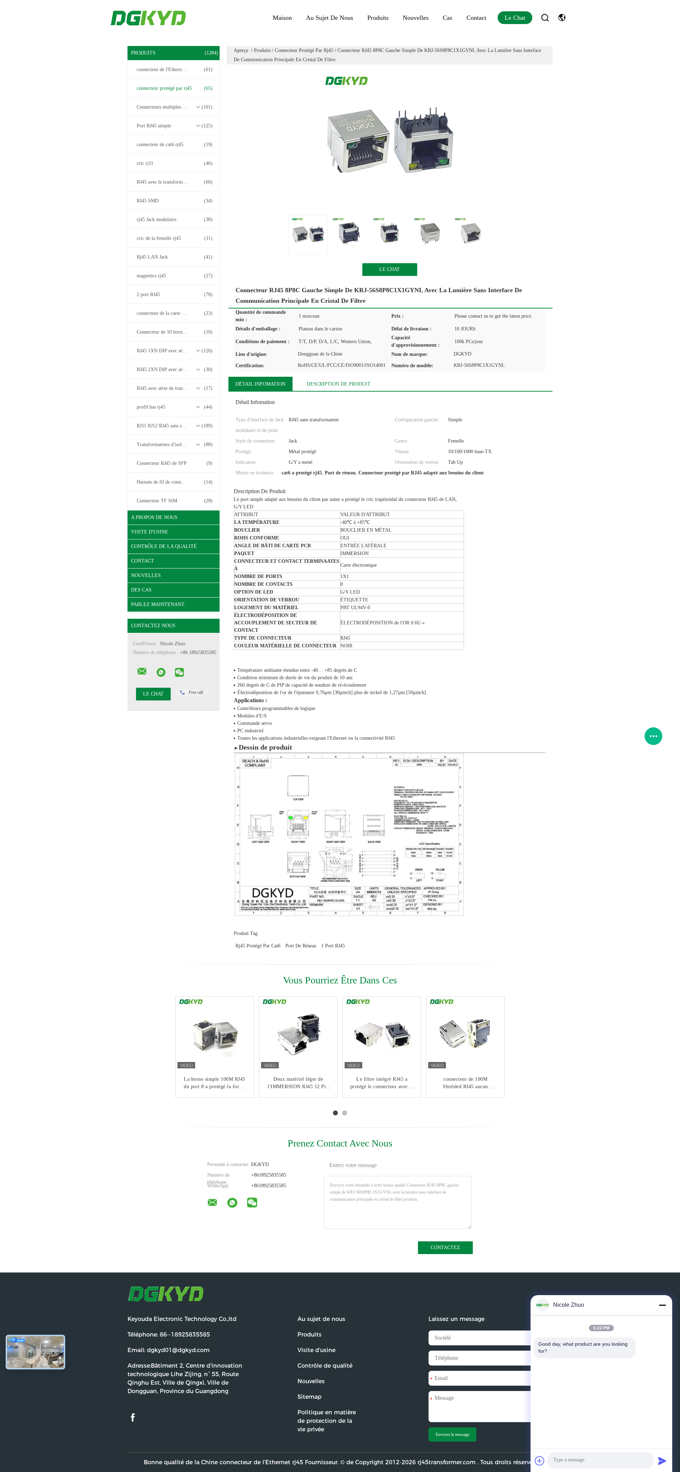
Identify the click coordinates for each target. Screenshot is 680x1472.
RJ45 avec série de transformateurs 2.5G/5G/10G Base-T (175, 388)
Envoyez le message (452, 1434)
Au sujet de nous (329, 17)
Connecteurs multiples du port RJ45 (174, 107)
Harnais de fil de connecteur (174, 482)
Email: (169, 1350)
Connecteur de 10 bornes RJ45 (174, 332)
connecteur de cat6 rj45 (174, 144)
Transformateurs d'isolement (174, 444)
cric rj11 (174, 163)
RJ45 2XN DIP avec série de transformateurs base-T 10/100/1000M (175, 369)
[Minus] (662, 1305)
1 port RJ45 (333, 945)
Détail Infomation (260, 384)
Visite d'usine (149, 532)
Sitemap (310, 1396)
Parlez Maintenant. (158, 604)
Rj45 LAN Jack (174, 257)
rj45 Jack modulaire (174, 219)
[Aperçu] (149, 17)
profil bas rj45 (174, 407)
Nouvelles (416, 17)
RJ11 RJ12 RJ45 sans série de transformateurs (175, 425)
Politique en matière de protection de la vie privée (327, 1421)
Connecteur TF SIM (174, 500)
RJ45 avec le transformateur (174, 182)
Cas (447, 17)
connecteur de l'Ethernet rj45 (174, 69)
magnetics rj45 (174, 275)
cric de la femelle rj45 (174, 238)
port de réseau (300, 945)
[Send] (662, 1460)
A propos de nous (154, 517)
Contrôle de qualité (325, 1365)
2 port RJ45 (174, 294)
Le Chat (515, 17)
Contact (476, 17)
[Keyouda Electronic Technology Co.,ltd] (142, 671)
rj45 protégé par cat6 (258, 945)
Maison (282, 17)
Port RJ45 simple (174, 125)
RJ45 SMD (174, 200)
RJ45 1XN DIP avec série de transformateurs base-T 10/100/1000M (175, 350)
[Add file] (540, 1460)
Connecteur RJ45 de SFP (174, 463)
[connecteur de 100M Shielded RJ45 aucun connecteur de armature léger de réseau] (465, 1035)
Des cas (141, 590)
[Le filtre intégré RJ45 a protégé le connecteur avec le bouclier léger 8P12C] (382, 1035)
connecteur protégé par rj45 (174, 88)
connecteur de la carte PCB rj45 (174, 313)
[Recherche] (545, 17)
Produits (378, 17)
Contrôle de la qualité (164, 546)
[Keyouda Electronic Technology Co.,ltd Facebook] (133, 1418)
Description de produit (338, 384)
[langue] (562, 17)
